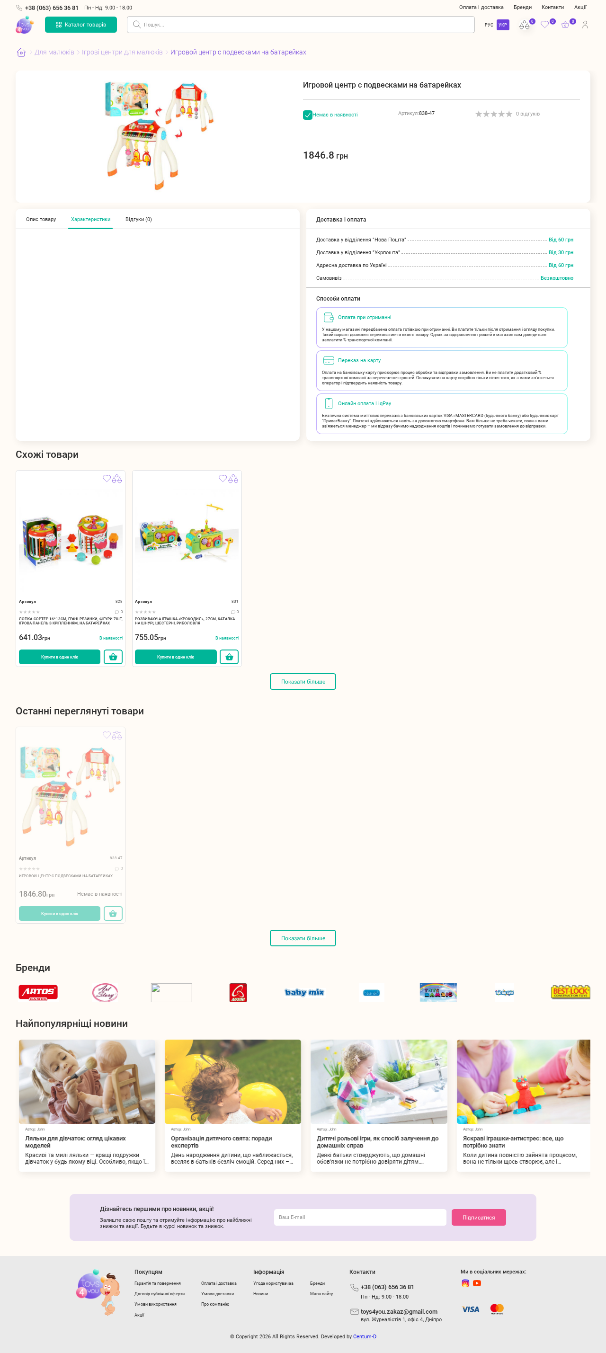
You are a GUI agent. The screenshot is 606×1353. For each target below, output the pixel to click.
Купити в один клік (59, 656)
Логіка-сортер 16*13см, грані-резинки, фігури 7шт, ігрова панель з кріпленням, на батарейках (71, 621)
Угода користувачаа (273, 1283)
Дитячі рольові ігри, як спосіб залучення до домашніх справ (375, 1142)
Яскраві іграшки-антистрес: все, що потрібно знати (510, 1142)
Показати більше (303, 681)
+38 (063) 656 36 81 (52, 7)
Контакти (553, 7)
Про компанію (215, 1304)
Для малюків (54, 52)
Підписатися (479, 1217)
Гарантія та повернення (157, 1283)
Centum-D (364, 1337)
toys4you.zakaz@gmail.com (399, 1311)
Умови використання (155, 1304)
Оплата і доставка (481, 7)
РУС (489, 24)
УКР (503, 24)
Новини (260, 1293)
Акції (580, 7)
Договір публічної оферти (159, 1293)
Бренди (523, 7)
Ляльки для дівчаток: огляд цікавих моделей (72, 1142)
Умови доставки (217, 1293)
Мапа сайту (321, 1293)
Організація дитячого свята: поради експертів (218, 1142)
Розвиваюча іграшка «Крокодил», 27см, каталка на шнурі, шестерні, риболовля (185, 621)
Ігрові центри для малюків (122, 52)
